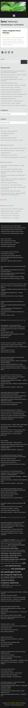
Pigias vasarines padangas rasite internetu (11, 531)
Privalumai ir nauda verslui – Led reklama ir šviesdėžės (13, 105)
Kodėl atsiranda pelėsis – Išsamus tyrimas (11, 442)
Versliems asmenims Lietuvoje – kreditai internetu (13, 343)
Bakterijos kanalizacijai (7, 162)
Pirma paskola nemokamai (7, 253)
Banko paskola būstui (6, 627)
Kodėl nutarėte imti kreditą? (8, 352)
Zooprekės (4, 199)
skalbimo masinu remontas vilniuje (7, 578)
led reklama (9, 551)
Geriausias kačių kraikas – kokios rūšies (10, 215)
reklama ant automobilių (5, 563)
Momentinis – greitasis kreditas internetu (11, 261)
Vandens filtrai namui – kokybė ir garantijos (11, 103)
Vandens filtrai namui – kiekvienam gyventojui (12, 413)
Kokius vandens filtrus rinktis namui (9, 182)
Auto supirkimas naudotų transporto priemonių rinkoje (13, 148)
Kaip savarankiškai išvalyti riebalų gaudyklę (10, 191)
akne (2, 540)
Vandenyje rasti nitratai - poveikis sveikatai (12, 497)
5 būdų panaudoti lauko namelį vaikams (11, 226)
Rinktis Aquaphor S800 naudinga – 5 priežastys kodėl (14, 660)
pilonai (2, 561)
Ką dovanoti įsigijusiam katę (8, 246)
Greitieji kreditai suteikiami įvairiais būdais (11, 344)
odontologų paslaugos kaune (10, 559)
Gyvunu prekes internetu (7, 205)
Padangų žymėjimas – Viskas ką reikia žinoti (12, 529)
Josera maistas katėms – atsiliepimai (10, 242)
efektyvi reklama (4, 545)
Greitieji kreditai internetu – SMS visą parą (11, 673)
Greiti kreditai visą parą (6, 671)
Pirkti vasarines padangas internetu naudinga (12, 276)
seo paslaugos (18, 568)
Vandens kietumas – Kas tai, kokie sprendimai (11, 185)
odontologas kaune (15, 555)
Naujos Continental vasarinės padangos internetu (13, 412)
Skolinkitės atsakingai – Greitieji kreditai (11, 676)
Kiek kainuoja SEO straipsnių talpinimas (11, 601)
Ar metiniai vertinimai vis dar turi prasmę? (11, 506)
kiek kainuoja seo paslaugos (19, 550)
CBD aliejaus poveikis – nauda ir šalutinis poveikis (13, 597)
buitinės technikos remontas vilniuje (8, 543)
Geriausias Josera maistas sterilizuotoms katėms (12, 209)
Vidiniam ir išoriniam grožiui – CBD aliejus (10, 87)
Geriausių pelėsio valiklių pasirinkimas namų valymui (14, 444)
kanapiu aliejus (13, 546)
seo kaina (2, 566)
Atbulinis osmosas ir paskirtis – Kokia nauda (12, 387)
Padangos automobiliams (8, 145)
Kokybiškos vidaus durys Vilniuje (9, 595)
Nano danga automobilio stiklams (9, 494)
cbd (16, 543)
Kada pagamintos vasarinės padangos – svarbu (13, 278)
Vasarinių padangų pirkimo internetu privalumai (13, 366)
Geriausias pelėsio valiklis (7, 332)
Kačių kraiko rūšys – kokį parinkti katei (9, 213)
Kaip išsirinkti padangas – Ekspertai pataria (10, 92)
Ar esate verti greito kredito (8, 669)
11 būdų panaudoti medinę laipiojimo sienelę (12, 233)
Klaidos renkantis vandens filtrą (9, 462)
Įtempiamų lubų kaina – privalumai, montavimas (13, 599)
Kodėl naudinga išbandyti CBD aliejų (9, 83)
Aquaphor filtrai (5, 337)
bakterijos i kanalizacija (20, 540)
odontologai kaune (15, 553)
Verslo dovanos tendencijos (7, 655)
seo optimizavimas (13, 565)
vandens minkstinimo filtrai (15, 585)
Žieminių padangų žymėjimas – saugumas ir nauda (12, 150)
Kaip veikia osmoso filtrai (7, 496)
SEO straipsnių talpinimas (14, 703)
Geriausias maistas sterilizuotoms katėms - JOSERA (14, 284)
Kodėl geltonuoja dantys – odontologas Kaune (11, 96)
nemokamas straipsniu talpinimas (18, 551)
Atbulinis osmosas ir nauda (7, 315)
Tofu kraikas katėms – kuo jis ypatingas (10, 217)
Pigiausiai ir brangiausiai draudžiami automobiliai (13, 415)
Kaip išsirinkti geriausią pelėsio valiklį (9, 77)
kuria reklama (3, 551)
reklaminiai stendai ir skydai (16, 563)
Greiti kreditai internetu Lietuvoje (9, 629)
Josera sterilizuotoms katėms (8, 240)
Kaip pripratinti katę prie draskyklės (9, 138)
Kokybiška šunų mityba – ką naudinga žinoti (12, 431)
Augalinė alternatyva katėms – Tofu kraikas (11, 211)
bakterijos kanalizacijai (5, 541)
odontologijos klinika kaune (9, 557)
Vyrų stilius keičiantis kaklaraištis (9, 404)
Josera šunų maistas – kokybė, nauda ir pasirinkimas (14, 424)
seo (24, 563)
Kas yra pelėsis (4, 440)
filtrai (9, 545)
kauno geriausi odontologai (9, 548)
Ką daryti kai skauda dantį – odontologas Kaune (12, 101)
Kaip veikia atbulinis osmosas (8, 458)
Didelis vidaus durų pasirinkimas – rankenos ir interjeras (13, 74)
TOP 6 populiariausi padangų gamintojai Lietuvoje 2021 (14, 157)
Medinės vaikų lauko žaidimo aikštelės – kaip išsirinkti (13, 85)
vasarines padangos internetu (6, 586)
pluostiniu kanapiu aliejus (9, 561)
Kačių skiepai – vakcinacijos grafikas (9, 131)
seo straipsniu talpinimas (11, 574)
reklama (16, 561)
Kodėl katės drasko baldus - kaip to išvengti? (12, 296)
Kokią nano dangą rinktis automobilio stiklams (11, 169)
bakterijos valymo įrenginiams (16, 541)
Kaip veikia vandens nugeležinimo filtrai (11, 460)
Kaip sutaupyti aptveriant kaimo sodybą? (11, 615)
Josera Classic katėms (6, 239)
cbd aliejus (19, 543)
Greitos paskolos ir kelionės (8, 350)
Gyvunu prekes (5, 128)
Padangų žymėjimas (5, 152)
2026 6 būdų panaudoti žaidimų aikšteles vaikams (13, 227)
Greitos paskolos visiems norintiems (10, 252)
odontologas (5, 555)
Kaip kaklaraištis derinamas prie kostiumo (11, 402)
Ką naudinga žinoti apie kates (7, 133)
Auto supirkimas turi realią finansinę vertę (11, 375)
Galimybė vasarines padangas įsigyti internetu (11, 89)
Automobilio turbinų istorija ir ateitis (9, 155)
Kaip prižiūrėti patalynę (7, 644)
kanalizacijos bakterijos (5, 546)
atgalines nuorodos (9, 540)
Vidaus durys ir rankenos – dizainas (10, 508)
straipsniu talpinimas (10, 583)
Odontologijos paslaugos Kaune (8, 98)
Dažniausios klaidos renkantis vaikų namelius (12, 231)
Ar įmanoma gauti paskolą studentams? (11, 255)
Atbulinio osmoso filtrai (7, 637)
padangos (23, 559)
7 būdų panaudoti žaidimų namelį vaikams (11, 229)
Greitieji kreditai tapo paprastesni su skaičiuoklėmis (14, 626)
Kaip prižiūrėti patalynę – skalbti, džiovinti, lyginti (13, 512)
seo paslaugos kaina (11, 571)
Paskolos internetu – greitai (8, 624)
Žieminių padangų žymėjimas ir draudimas (11, 410)
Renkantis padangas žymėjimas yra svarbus (12, 364)
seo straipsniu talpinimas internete (12, 577)
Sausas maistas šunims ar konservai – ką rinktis (12, 140)
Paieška (2, 59)
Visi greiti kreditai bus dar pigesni (9, 674)
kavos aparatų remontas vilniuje (7, 550)
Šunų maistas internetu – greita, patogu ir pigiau (13, 429)
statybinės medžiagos (8, 580)
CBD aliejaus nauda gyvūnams (8, 244)
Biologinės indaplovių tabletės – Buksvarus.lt (12, 449)
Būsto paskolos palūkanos (7, 631)
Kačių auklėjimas (5, 135)
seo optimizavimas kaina (5, 569)
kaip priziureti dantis (18, 545)
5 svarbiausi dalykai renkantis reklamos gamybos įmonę (14, 94)
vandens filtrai (5, 585)
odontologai (4, 553)
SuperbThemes (20, 705)
